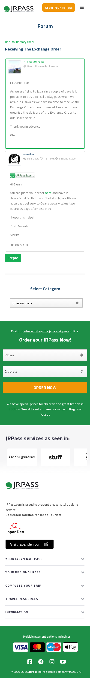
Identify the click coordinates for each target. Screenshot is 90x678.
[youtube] (63, 661)
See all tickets (31, 409)
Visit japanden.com (26, 544)
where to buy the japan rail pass (46, 331)
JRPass (33, 672)
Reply (13, 258)
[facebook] (30, 661)
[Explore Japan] (19, 7)
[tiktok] (41, 661)
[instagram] (52, 661)
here (48, 192)
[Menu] (81, 7)
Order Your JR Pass (58, 7)
